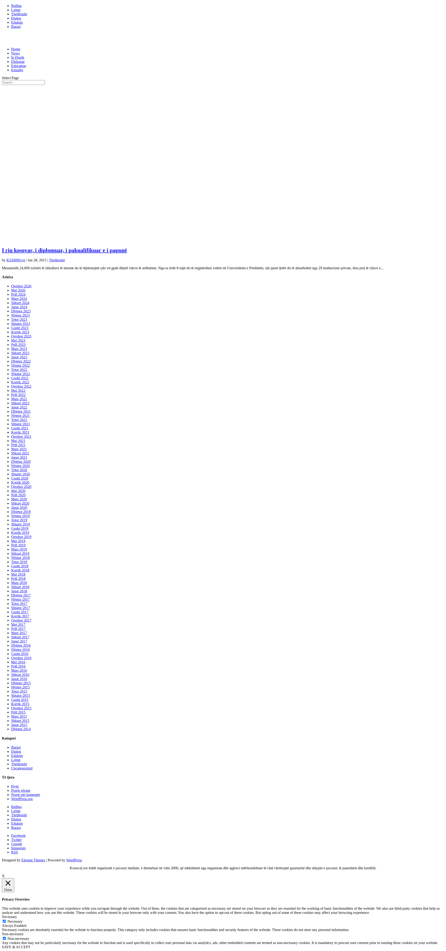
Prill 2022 (18, 395)
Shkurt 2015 (20, 721)
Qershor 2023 (21, 336)
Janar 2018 (19, 591)
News (15, 53)
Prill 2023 (18, 345)
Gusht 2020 (19, 478)
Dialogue (18, 62)
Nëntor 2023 (20, 315)
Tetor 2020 (19, 470)
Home (15, 49)
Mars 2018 (19, 583)
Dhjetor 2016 (21, 645)
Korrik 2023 (20, 332)
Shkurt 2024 (20, 303)
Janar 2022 (19, 407)
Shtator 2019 (20, 524)
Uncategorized (22, 768)
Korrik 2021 (20, 432)
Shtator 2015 (20, 696)
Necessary (15, 921)
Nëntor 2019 (20, 516)
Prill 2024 (18, 294)
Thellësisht (19, 14)
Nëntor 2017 (20, 599)
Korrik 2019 (20, 533)
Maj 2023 (18, 340)
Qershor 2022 (21, 386)
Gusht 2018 (19, 566)
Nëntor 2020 (20, 466)
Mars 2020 (19, 499)
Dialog (16, 18)
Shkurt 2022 (20, 403)
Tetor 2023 (19, 319)
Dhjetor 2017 (21, 595)
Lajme (15, 10)
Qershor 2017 (21, 620)
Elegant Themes (33, 860)
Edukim (17, 22)
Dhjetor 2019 (21, 512)
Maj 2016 (18, 662)
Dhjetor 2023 (21, 311)
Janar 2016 (19, 679)
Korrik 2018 (20, 570)
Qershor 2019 (21, 537)
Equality (17, 70)
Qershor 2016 (21, 658)
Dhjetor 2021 (21, 411)
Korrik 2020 (20, 482)
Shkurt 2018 (20, 587)
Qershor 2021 (21, 436)
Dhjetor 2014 (21, 729)
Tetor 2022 (19, 370)
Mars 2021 (19, 449)
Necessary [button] (9, 917)
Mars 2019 (19, 549)
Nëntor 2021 (20, 416)
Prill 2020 (18, 495)
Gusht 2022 (19, 378)
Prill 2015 (18, 712)
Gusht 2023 (19, 328)
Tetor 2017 (19, 604)
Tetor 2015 (19, 691)
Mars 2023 (19, 349)
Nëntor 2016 (20, 650)
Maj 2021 (18, 441)
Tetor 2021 (19, 420)
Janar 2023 (19, 357)
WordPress (74, 860)
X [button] (3, 876)
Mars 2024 (19, 299)
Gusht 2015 (19, 700)
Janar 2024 (19, 307)
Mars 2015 (19, 716)
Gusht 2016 (19, 654)
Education (18, 66)
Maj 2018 (18, 574)
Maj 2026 (18, 290)
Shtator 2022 (20, 374)
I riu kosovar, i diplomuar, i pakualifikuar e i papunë (64, 250)
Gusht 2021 (19, 428)
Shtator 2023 (20, 324)
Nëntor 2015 (20, 687)
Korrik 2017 (20, 616)
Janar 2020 (19, 508)
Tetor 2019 (19, 520)
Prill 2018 (18, 579)
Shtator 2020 (20, 474)
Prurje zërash (20, 790)
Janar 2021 (19, 457)
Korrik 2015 (20, 704)
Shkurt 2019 (20, 553)
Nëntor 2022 (20, 365)
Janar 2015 (19, 725)
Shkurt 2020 (20, 503)
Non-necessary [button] (13, 934)
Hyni (15, 786)
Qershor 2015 (21, 708)
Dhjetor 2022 (21, 361)
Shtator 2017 (20, 608)
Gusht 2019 (19, 528)
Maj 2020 (18, 491)
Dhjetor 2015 (21, 683)
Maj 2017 (18, 624)
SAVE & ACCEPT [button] (16, 947)
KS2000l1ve (16, 260)
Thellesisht (57, 260)
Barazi (16, 27)
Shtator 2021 (20, 424)
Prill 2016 (18, 666)
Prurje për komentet (25, 795)
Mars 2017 (19, 633)
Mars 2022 (19, 399)
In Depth (17, 57)
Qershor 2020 (21, 487)
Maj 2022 (18, 391)
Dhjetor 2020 (21, 462)
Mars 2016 (19, 670)
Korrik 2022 (20, 382)
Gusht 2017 (19, 612)
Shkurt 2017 (20, 637)
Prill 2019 (18, 545)
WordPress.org (22, 799)
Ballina (16, 6)
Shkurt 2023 (20, 353)
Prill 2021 (18, 445)
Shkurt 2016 (20, 675)
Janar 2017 (19, 641)
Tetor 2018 (19, 562)
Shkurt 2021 (20, 453)
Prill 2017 (18, 629)
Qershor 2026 (21, 286)
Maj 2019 (18, 541)
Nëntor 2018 (20, 558)
